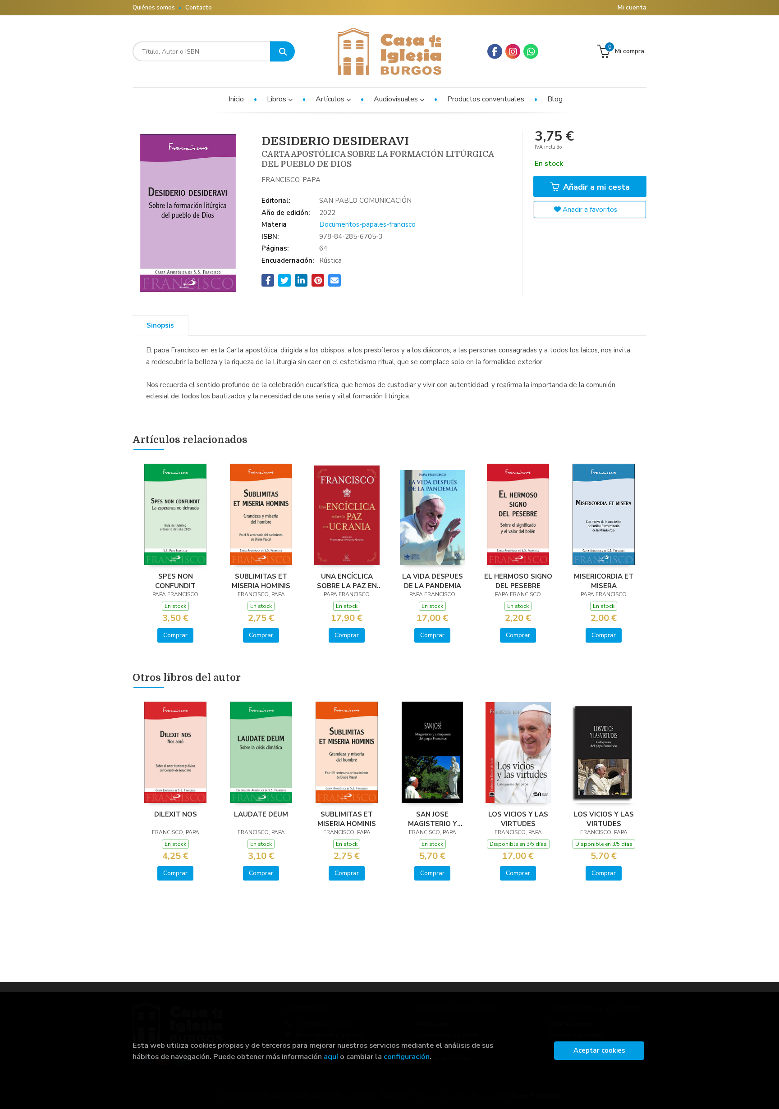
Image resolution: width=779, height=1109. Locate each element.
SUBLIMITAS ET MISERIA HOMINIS (261, 581)
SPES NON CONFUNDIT (175, 581)
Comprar (175, 635)
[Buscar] (282, 51)
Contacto (198, 8)
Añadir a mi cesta (595, 187)
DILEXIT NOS (175, 814)
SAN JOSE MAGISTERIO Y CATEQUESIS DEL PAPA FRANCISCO (432, 819)
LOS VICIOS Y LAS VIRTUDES (518, 819)
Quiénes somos (154, 8)
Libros (277, 99)
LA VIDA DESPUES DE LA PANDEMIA (432, 581)
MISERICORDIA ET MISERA (603, 581)
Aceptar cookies (599, 1050)
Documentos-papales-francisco (367, 224)
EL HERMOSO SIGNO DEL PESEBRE (518, 581)
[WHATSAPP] (530, 51)
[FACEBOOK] (494, 51)
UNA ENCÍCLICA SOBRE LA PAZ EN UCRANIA (347, 581)
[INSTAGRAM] (512, 51)
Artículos (331, 99)
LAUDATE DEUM (261, 814)
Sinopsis (160, 325)
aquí (331, 1056)
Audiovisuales (397, 99)
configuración (407, 1056)
